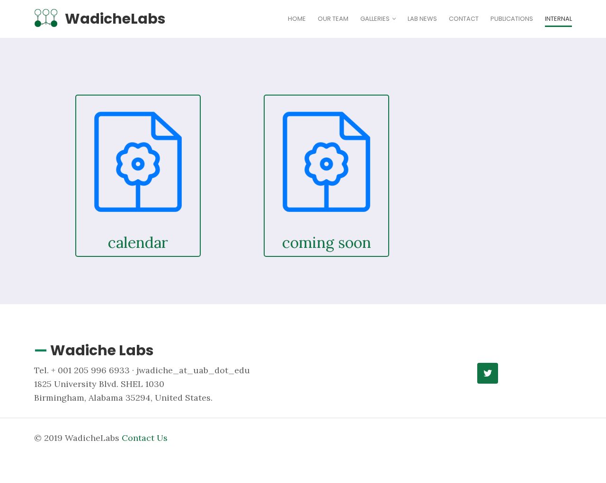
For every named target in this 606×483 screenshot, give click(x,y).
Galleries (375, 18)
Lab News (422, 18)
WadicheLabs (115, 19)
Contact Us (145, 437)
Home (297, 18)
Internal (558, 18)
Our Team (333, 18)
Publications (511, 18)
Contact (464, 18)
